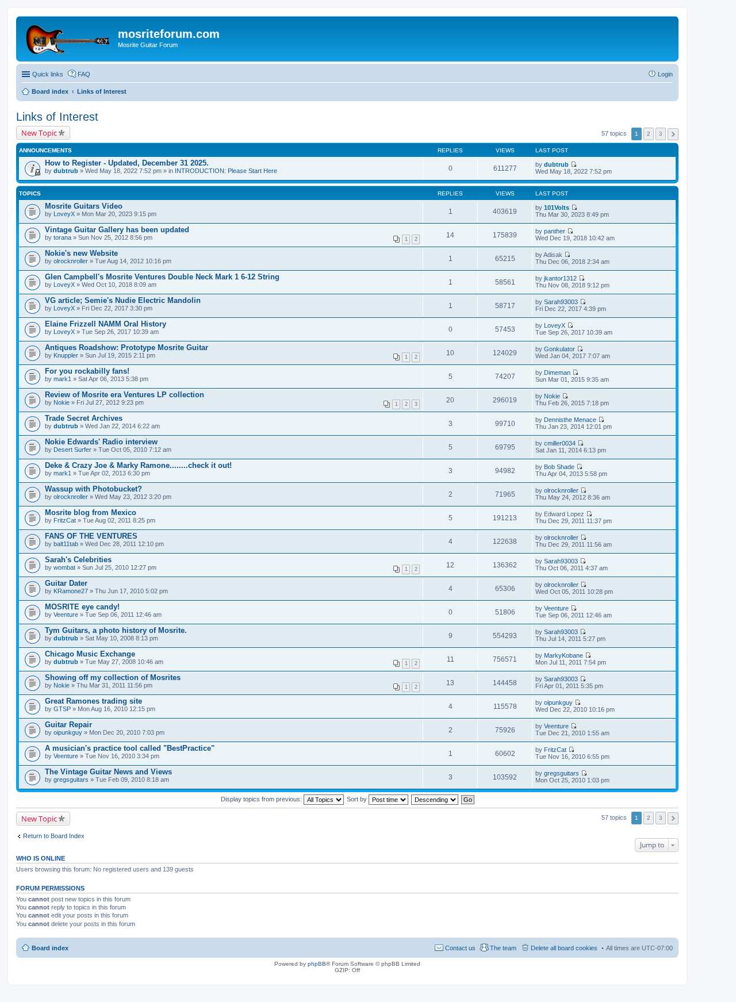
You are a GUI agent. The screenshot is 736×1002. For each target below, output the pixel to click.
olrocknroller (70, 261)
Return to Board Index (54, 835)
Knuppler (65, 355)
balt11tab (65, 543)
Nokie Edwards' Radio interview (101, 441)
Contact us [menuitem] (460, 948)
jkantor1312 (560, 278)
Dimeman (557, 372)
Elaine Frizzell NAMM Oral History (105, 324)
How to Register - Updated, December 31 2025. (127, 163)
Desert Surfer (72, 449)
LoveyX (64, 213)
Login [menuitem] (665, 74)
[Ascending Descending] (435, 799)
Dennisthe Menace (570, 419)
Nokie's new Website (81, 253)
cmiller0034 (560, 443)
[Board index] (68, 37)
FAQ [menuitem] (84, 74)
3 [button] (660, 133)
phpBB (317, 964)
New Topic (39, 133)
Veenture (65, 614)
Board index (50, 948)
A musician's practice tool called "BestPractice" (129, 748)
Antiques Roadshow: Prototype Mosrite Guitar (126, 347)
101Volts (556, 207)
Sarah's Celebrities (78, 559)
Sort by (358, 799)
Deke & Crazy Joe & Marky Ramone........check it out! (138, 465)
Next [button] (673, 134)
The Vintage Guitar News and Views (108, 771)
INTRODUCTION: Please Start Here (226, 170)
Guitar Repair (68, 724)
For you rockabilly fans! (87, 371)
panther (554, 231)
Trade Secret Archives (83, 418)
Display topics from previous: (262, 799)
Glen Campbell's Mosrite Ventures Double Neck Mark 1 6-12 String (162, 276)
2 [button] (648, 133)
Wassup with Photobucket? (93, 489)
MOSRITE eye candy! (82, 606)
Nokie (61, 402)
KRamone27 (70, 591)
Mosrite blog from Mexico (90, 512)
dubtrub (65, 170)
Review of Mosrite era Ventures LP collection (124, 394)
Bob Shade (559, 466)
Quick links (47, 74)
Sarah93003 (561, 301)
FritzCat (64, 520)
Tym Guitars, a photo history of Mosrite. (116, 630)
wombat (64, 567)
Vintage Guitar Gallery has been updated (117, 229)
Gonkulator (559, 348)
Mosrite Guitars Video (83, 206)
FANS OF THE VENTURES (91, 536)
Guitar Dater (66, 583)
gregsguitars (71, 779)
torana (62, 237)
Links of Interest (57, 116)
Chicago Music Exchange (90, 654)
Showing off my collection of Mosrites (113, 677)
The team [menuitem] (503, 948)
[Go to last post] (573, 164)
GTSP (62, 708)
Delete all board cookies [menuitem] (564, 948)
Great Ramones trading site (93, 701)
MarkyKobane (563, 655)
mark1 (62, 378)
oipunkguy (558, 702)
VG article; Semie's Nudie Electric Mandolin (123, 300)
